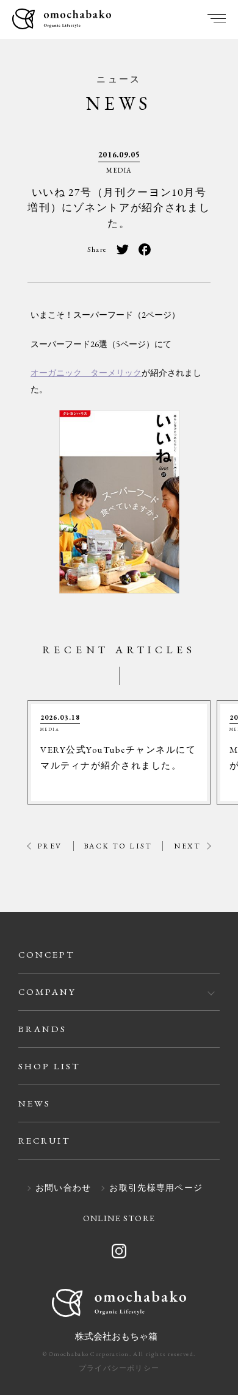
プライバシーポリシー (119, 1368)
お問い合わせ (63, 1188)
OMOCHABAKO (61, 20)
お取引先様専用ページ (156, 1188)
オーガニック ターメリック (86, 372)
